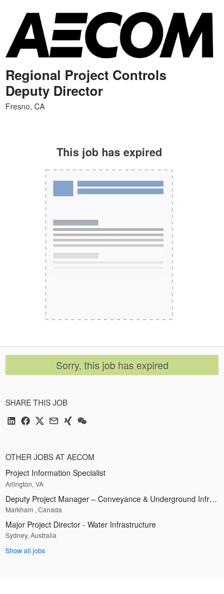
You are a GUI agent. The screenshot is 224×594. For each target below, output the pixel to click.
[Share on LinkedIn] (11, 421)
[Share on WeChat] (82, 421)
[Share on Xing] (68, 421)
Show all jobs (25, 550)
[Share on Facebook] (25, 421)
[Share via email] (53, 421)
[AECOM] (109, 35)
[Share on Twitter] (39, 421)
